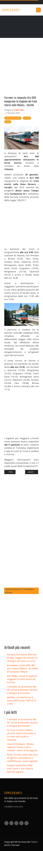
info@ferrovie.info (13, 806)
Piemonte (27, 118)
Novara (7, 122)
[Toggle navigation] (38, 10)
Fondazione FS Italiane (13, 118)
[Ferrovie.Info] (11, 10)
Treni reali (19, 110)
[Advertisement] (21, 67)
